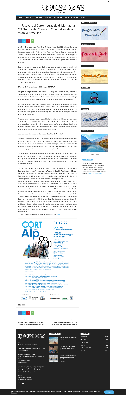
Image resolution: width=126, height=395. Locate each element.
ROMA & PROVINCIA (71, 18)
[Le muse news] (63, 8)
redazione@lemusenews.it (95, 173)
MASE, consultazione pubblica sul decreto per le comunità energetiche (64, 323)
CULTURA (48, 18)
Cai (23, 304)
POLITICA (39, 18)
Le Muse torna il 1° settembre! (68, 337)
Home (19, 22)
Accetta (109, 392)
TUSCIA (83, 18)
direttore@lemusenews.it (24, 377)
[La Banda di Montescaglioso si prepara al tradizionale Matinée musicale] (53, 358)
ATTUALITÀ (29, 18)
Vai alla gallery (87, 159)
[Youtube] (109, 1)
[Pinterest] (28, 41)
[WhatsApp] (32, 41)
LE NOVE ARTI (58, 18)
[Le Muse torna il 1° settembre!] (53, 340)
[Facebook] (106, 1)
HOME (21, 18)
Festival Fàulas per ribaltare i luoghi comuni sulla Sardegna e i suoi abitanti (31, 323)
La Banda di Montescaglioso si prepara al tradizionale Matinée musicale (68, 357)
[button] (107, 18)
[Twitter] (24, 41)
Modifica (14, 393)
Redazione (22, 36)
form (58, 214)
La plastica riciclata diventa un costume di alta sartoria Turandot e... (68, 348)
